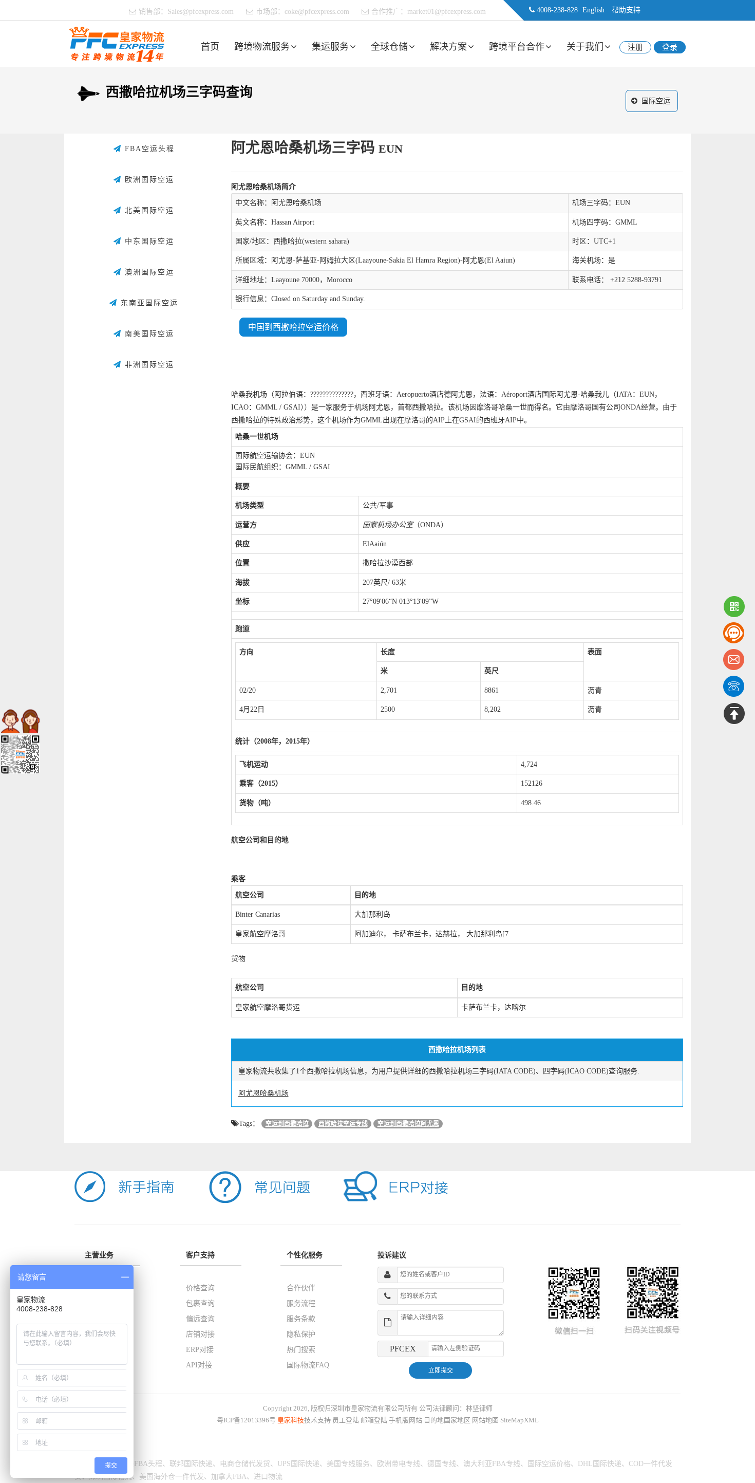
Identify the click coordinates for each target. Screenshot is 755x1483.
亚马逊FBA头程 (137, 1464)
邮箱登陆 (374, 1420)
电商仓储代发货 (245, 1464)
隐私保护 (301, 1334)
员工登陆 (345, 1420)
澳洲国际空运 (148, 272)
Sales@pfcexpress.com (200, 11)
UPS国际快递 (298, 1464)
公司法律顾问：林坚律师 (456, 1408)
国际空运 (655, 101)
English (593, 10)
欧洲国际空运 (148, 179)
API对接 (199, 1365)
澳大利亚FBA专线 (491, 1464)
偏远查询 (200, 1319)
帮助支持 (626, 10)
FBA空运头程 (148, 149)
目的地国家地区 (447, 1420)
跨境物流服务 (262, 47)
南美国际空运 (148, 334)
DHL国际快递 (599, 1464)
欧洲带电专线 (398, 1464)
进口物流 (268, 1476)
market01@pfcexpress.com (446, 11)
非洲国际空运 (148, 364)
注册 (635, 47)
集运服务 (330, 47)
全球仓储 (389, 47)
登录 (669, 47)
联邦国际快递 (191, 1464)
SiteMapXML (519, 1420)
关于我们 (585, 47)
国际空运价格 (549, 1464)
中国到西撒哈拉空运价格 (293, 327)
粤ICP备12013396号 (246, 1420)
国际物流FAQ (308, 1365)
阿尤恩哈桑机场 (263, 1093)
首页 (210, 47)
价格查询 (200, 1288)
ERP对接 (200, 1350)
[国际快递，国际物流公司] (116, 43)
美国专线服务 (348, 1464)
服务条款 (301, 1319)
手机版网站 (405, 1420)
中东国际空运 (148, 241)
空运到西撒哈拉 (287, 1123)
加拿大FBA (229, 1476)
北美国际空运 (148, 210)
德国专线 (441, 1464)
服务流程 (301, 1303)
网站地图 (485, 1420)
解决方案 (448, 47)
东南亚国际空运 (148, 303)
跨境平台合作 (516, 47)
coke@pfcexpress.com (317, 11)
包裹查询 (200, 1303)
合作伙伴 (301, 1288)
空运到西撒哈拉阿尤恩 (408, 1123)
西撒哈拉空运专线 (343, 1123)
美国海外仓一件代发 (171, 1476)
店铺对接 (200, 1334)
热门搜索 (301, 1350)
